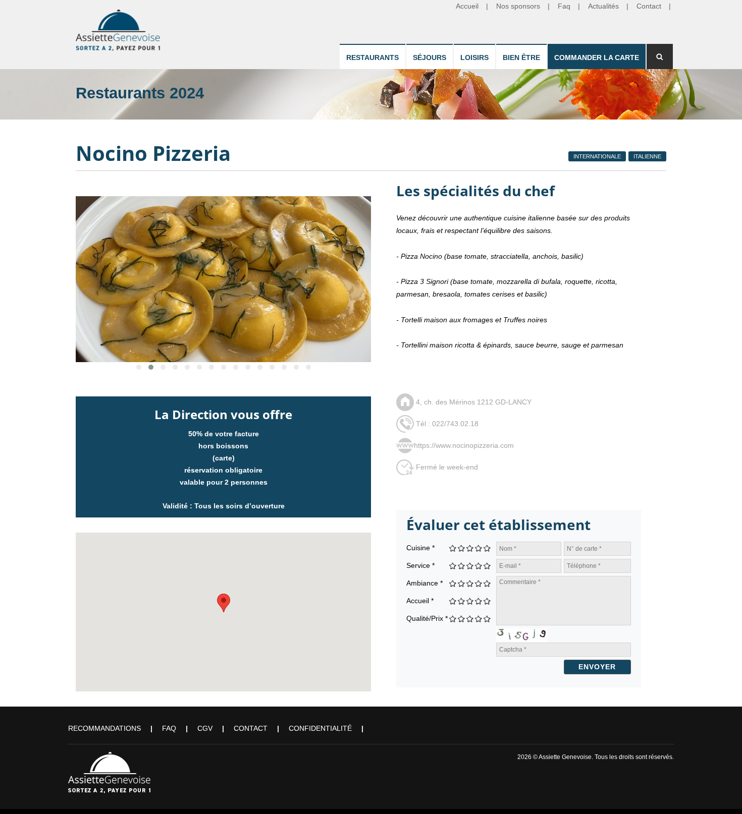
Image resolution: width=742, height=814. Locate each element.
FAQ (169, 728)
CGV (205, 728)
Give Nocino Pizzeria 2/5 (461, 548)
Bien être (521, 57)
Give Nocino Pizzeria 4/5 (478, 548)
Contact (251, 728)
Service (420, 565)
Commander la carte (596, 57)
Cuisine (420, 548)
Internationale (597, 156)
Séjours (429, 57)
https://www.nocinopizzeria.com (464, 445)
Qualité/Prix (427, 618)
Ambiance (424, 583)
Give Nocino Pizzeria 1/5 (453, 548)
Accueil (420, 601)
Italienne (647, 156)
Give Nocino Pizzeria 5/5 (487, 548)
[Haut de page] (720, 792)
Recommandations (104, 728)
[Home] (119, 28)
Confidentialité (320, 728)
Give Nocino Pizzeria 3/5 (470, 548)
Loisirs (474, 57)
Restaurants (372, 57)
